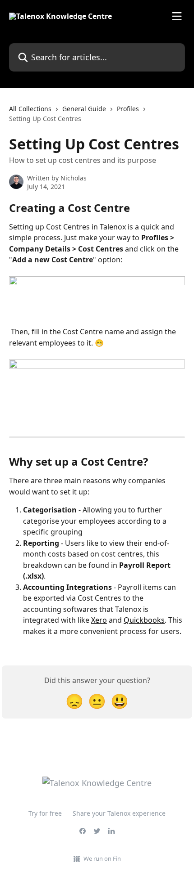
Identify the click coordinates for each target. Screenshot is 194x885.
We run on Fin (102, 858)
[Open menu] (177, 16)
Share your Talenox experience (119, 813)
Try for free (45, 813)
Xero (99, 620)
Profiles (128, 108)
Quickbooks (144, 620)
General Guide (84, 108)
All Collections (30, 108)
